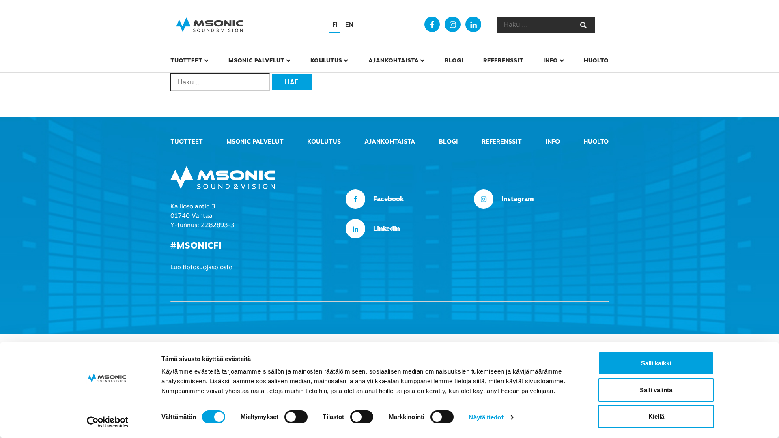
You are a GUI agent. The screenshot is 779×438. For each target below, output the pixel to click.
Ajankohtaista (393, 60)
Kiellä (656, 416)
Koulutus (326, 60)
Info (550, 60)
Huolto (596, 60)
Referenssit (503, 60)
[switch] (296, 416)
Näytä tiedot (486, 417)
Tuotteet (186, 60)
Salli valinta (656, 389)
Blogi (454, 60)
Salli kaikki (656, 363)
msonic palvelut (256, 60)
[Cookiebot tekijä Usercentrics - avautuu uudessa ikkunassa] (107, 422)
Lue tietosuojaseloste (201, 267)
